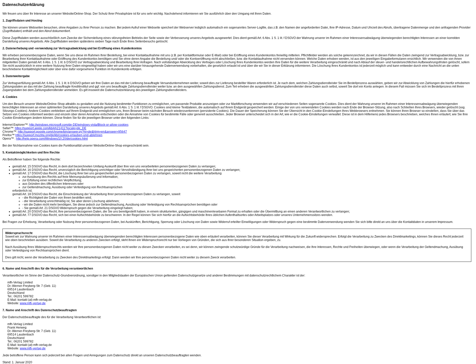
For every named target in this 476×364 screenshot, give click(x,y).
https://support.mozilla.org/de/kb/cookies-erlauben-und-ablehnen (58, 135)
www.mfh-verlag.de (33, 303)
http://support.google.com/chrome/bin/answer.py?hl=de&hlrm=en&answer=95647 (72, 131)
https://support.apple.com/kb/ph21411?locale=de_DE (50, 128)
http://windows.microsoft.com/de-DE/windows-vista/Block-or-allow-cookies (78, 124)
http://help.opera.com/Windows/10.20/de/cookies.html (52, 138)
